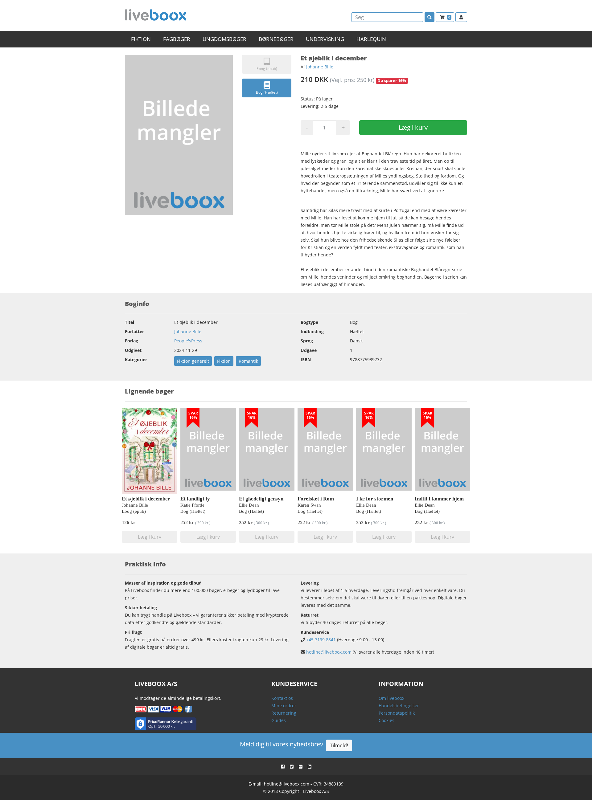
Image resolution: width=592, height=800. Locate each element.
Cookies (386, 720)
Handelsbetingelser (399, 705)
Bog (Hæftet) (267, 92)
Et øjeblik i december (146, 499)
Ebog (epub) (267, 68)
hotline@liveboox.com (329, 652)
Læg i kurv (413, 127)
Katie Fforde (192, 505)
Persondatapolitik (397, 713)
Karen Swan (309, 505)
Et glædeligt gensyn (261, 499)
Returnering (283, 713)
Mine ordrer (283, 705)
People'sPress (188, 341)
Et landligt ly (195, 499)
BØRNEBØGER (276, 39)
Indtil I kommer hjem (439, 499)
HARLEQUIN (371, 39)
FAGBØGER (176, 39)
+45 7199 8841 (321, 640)
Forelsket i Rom (316, 499)
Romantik (248, 361)
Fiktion (224, 361)
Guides (278, 720)
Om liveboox (391, 698)
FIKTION (141, 39)
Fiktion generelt (193, 361)
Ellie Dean (249, 505)
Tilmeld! (339, 745)
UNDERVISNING (325, 39)
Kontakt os (282, 698)
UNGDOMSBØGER (224, 39)
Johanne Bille (319, 67)
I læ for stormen (374, 499)
